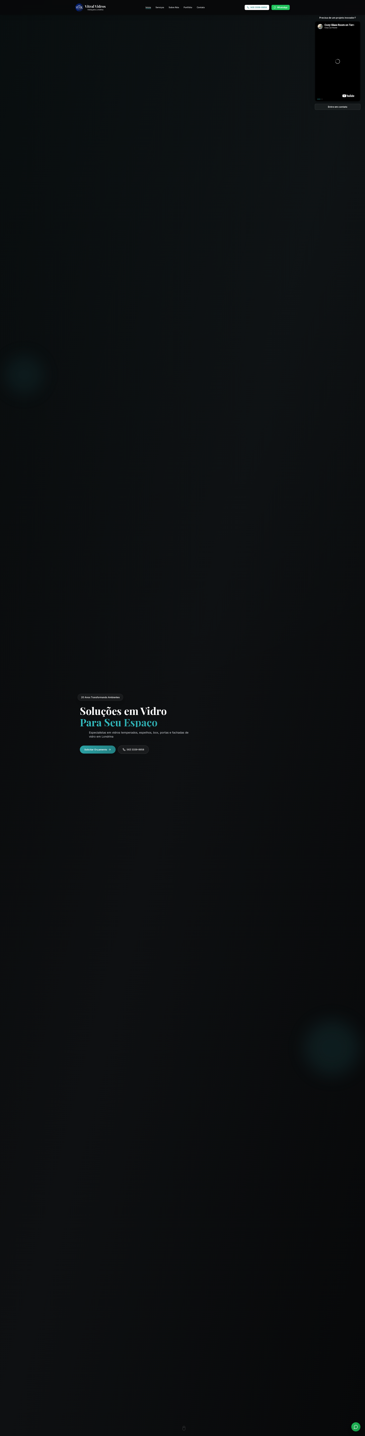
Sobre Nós (174, 7)
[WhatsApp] (355, 1426)
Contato (201, 7)
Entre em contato (337, 106)
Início (148, 7)
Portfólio (188, 7)
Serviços (160, 7)
